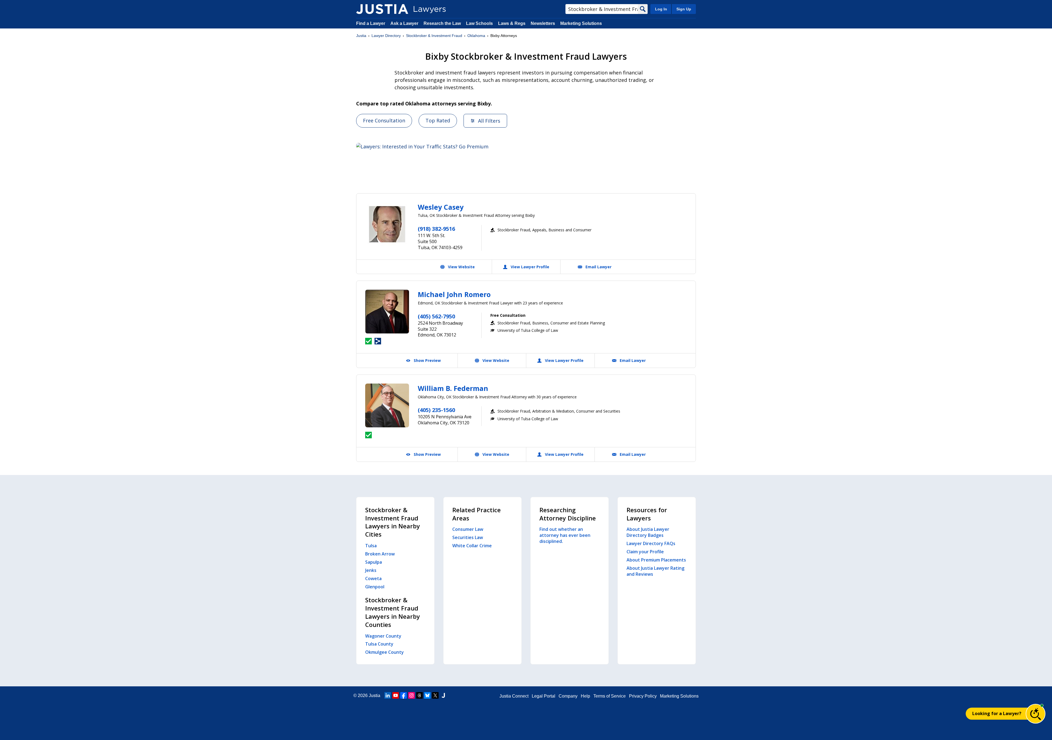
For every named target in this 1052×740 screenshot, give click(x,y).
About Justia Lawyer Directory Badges (648, 532)
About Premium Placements (656, 560)
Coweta (373, 578)
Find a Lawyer (370, 23)
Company (568, 696)
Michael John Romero (454, 294)
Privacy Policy (643, 696)
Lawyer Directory (386, 35)
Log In (661, 9)
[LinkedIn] (387, 695)
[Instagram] (411, 695)
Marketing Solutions (581, 23)
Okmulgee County (384, 652)
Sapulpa (373, 562)
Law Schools (479, 23)
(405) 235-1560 (436, 410)
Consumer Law (467, 529)
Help (585, 696)
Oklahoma (476, 35)
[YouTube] (395, 695)
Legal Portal (543, 696)
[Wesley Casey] (387, 224)
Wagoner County (383, 636)
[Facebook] (403, 695)
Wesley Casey (441, 207)
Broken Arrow (380, 554)
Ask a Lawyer (404, 23)
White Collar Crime (472, 546)
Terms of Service (609, 696)
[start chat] (1035, 714)
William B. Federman (453, 388)
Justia (361, 35)
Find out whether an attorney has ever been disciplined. (564, 535)
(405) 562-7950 (436, 316)
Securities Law (467, 537)
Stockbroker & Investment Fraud (434, 35)
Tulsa (371, 546)
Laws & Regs (511, 23)
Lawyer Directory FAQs (651, 543)
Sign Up (683, 9)
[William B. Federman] (387, 405)
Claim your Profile (645, 552)
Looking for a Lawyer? (996, 713)
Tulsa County (379, 644)
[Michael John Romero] (387, 311)
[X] (435, 695)
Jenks (370, 570)
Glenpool (374, 587)
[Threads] (419, 695)
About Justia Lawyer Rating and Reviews (655, 571)
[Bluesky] (427, 695)
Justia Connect (513, 696)
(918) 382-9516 (436, 228)
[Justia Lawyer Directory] (382, 9)
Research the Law (442, 23)
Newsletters (543, 23)
